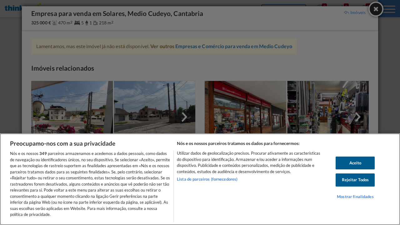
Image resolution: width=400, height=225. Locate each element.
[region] (200, 179)
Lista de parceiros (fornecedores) (207, 179)
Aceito (355, 162)
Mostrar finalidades (355, 196)
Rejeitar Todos (355, 179)
